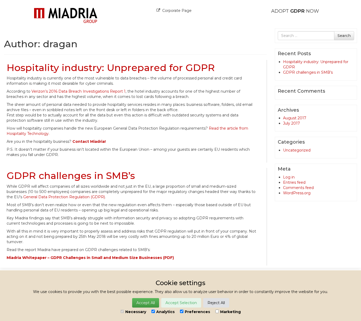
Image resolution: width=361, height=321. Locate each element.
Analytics (165, 311)
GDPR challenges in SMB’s (71, 175)
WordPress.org (297, 193)
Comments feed (298, 187)
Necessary (135, 311)
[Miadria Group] (65, 15)
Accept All (145, 302)
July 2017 (291, 123)
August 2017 (294, 118)
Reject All (216, 302)
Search (344, 35)
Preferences (197, 311)
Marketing (230, 311)
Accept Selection (181, 302)
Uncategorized (297, 150)
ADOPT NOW (295, 11)
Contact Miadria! (89, 141)
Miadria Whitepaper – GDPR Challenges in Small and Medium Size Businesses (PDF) (90, 257)
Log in (289, 177)
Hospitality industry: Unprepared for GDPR (111, 67)
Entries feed (294, 182)
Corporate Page (177, 10)
